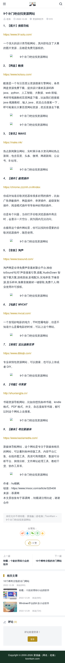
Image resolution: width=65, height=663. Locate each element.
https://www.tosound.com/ (18, 259)
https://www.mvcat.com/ (17, 313)
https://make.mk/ (12, 142)
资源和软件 (38, 18)
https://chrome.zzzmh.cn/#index (21, 187)
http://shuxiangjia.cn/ (15, 393)
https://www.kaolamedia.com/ (20, 438)
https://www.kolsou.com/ (17, 74)
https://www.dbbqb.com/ (17, 353)
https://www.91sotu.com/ (17, 34)
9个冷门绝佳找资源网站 (18, 519)
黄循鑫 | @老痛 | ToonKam (41, 516)
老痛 (8, 18)
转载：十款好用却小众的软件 (16, 560)
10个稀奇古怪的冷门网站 (49, 558)
